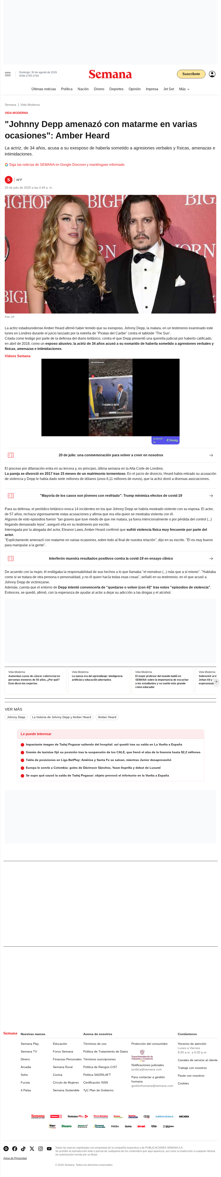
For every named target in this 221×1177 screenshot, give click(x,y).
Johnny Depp (16, 717)
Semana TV (29, 1051)
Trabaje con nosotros (192, 1068)
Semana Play (30, 1043)
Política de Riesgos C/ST (100, 1067)
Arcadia (26, 1067)
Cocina (57, 1074)
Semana (10, 104)
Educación (60, 1043)
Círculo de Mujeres (66, 1082)
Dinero (25, 1059)
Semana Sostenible (66, 1090)
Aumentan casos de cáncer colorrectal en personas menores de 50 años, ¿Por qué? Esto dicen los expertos (34, 680)
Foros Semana (63, 1051)
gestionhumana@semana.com (152, 1085)
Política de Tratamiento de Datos (105, 1051)
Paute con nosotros (191, 1075)
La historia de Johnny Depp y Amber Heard (61, 717)
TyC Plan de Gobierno (98, 1090)
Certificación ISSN (95, 1082)
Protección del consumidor (149, 1043)
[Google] (6, 1148)
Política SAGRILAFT (97, 1074)
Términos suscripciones (99, 1059)
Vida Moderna (30, 104)
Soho (24, 1074)
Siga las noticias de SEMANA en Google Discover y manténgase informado (67, 164)
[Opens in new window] (14, 1148)
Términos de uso (94, 1043)
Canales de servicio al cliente (198, 1060)
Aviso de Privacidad (19, 1158)
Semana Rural (63, 1067)
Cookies (183, 1083)
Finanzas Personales (67, 1059)
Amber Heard (107, 717)
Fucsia (25, 1082)
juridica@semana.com (146, 1069)
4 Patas (26, 1090)
